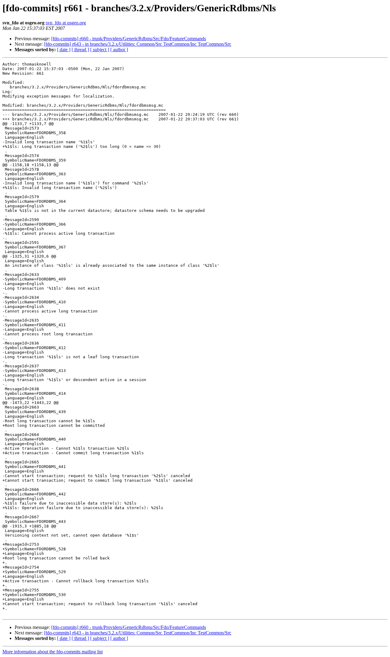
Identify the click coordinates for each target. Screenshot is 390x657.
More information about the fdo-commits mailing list (52, 651)
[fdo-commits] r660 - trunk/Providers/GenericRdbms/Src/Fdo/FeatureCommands (128, 38)
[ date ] (63, 49)
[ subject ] (99, 49)
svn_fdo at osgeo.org (66, 22)
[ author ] (119, 49)
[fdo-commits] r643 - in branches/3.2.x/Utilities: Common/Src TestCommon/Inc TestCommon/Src (137, 44)
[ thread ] (80, 49)
